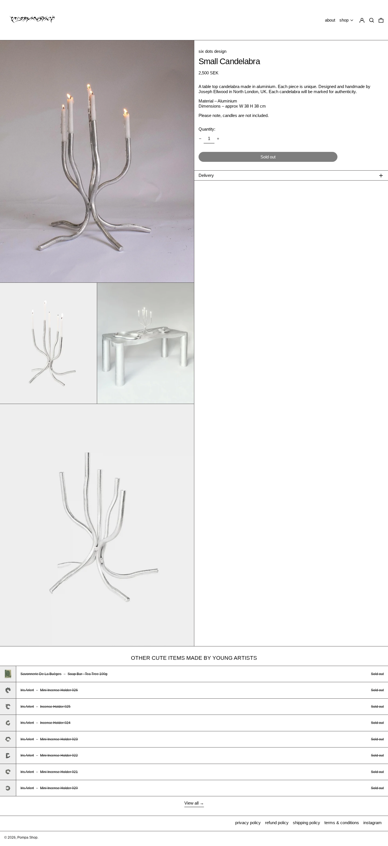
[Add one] (218, 138)
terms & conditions (341, 822)
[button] (381, 20)
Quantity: (207, 129)
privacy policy (248, 822)
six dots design (212, 51)
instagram (372, 822)
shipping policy (306, 822)
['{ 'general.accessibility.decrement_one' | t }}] (200, 138)
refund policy (277, 822)
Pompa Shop (27, 837)
